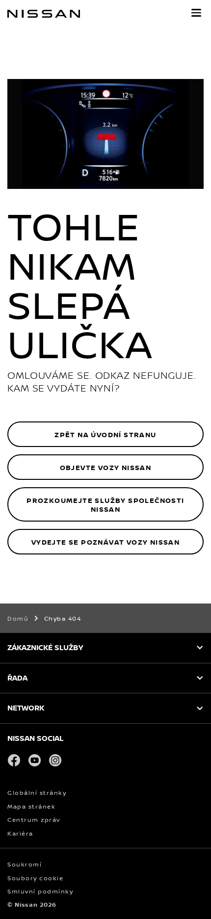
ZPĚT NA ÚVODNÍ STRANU (105, 434)
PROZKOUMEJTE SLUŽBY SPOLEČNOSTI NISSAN (105, 505)
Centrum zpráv (33, 819)
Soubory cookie (35, 878)
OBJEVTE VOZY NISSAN (106, 467)
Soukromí (24, 864)
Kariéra (20, 833)
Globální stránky (36, 792)
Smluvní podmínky (40, 891)
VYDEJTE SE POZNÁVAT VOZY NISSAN (105, 542)
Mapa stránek (31, 806)
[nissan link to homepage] (43, 14)
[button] (196, 13)
